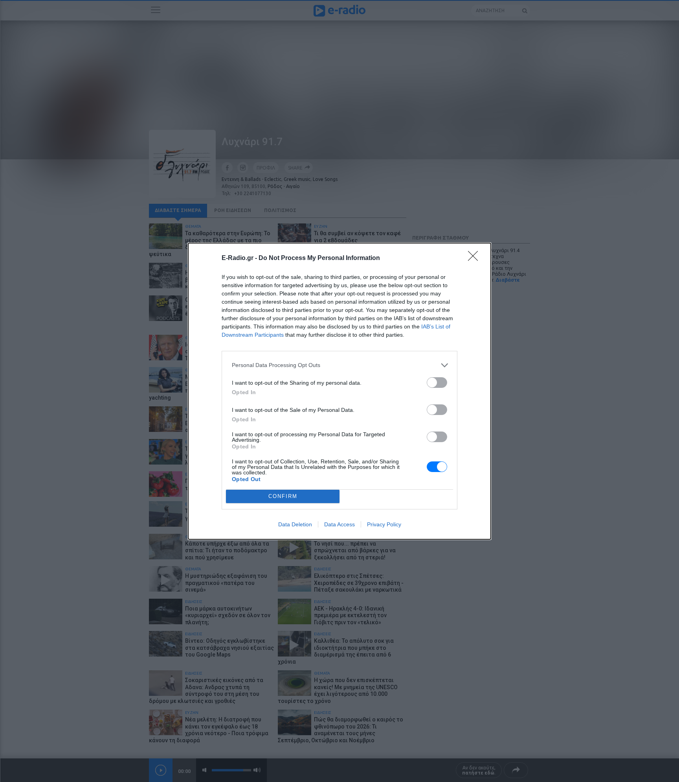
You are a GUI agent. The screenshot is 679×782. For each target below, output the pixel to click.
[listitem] (339, 365)
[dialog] (339, 391)
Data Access (339, 524)
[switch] (437, 382)
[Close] (475, 258)
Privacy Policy (384, 524)
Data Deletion (295, 524)
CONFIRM (282, 496)
